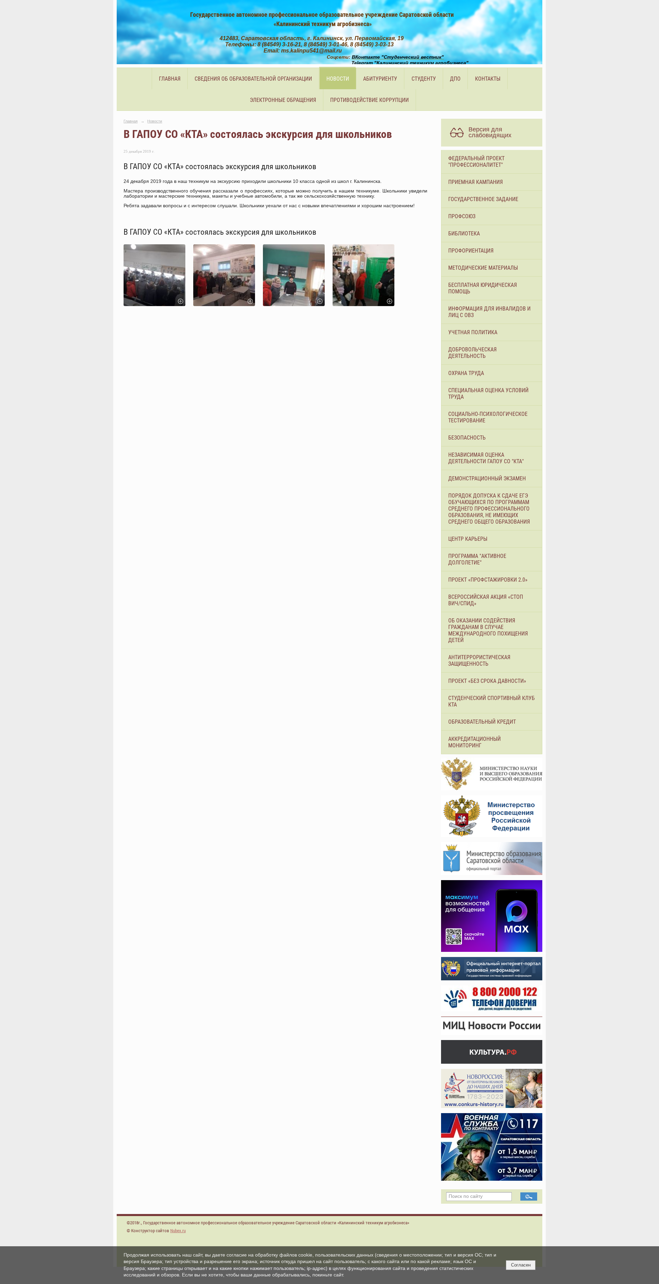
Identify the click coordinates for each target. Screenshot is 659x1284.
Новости (337, 78)
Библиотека (464, 233)
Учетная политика (472, 332)
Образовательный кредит (482, 722)
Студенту (424, 78)
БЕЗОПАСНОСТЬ (467, 437)
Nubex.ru (178, 1230)
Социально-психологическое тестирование (488, 417)
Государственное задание (483, 199)
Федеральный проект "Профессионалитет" (476, 161)
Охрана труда (466, 373)
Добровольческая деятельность (472, 352)
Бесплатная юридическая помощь (482, 288)
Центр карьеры (467, 539)
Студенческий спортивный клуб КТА (491, 701)
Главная (170, 78)
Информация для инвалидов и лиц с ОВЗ (489, 311)
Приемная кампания (475, 182)
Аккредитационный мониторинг (474, 742)
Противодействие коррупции (369, 100)
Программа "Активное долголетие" (477, 559)
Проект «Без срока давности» (487, 681)
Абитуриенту (380, 78)
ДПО (455, 78)
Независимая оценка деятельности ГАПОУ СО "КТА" (486, 458)
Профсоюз (461, 216)
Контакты (487, 78)
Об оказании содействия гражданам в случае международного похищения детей (488, 630)
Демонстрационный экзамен (487, 478)
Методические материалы (483, 268)
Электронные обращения (283, 100)
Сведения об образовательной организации (253, 78)
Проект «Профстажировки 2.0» (488, 579)
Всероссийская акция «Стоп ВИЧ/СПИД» (485, 600)
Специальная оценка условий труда (488, 393)
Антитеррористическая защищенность (479, 660)
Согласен (521, 1265)
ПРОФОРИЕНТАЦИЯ (471, 250)
